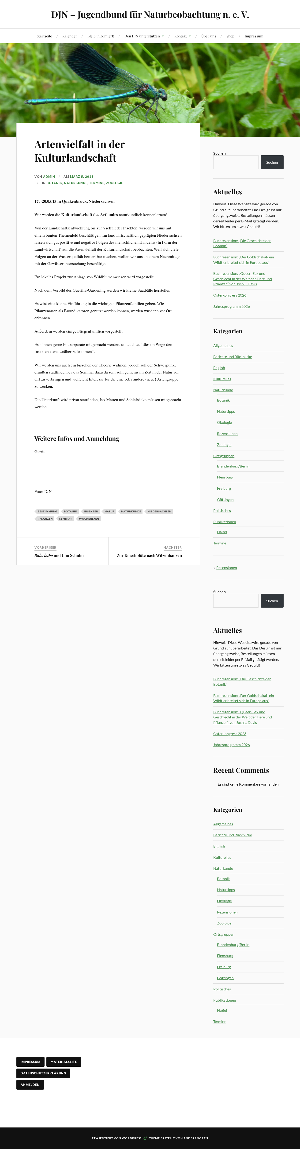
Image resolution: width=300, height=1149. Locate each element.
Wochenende (89, 518)
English (219, 367)
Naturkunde (75, 183)
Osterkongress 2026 (229, 295)
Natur (110, 511)
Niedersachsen (159, 511)
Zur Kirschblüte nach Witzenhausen (149, 555)
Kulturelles (222, 379)
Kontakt (180, 35)
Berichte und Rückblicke (232, 356)
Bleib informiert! (100, 35)
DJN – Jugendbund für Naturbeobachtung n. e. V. (150, 14)
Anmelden (30, 1085)
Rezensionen (227, 433)
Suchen (219, 153)
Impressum (254, 35)
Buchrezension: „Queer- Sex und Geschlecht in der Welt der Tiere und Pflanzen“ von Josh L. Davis (242, 278)
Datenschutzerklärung (43, 1073)
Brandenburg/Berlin (233, 466)
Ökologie (224, 422)
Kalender (69, 35)
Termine (96, 183)
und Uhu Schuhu (59, 555)
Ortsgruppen (223, 455)
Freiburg (224, 488)
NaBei (222, 531)
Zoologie (114, 183)
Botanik (54, 183)
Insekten (91, 511)
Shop (230, 35)
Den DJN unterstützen (142, 35)
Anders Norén (196, 1138)
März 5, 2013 (82, 176)
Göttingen (225, 499)
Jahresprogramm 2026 (231, 306)
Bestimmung (47, 511)
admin (49, 176)
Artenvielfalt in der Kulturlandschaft (79, 150)
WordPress (132, 1138)
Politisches (222, 510)
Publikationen (224, 521)
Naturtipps (226, 411)
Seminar (65, 518)
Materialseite (64, 1062)
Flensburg (225, 477)
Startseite (44, 35)
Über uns (208, 35)
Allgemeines (223, 345)
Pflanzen (45, 518)
